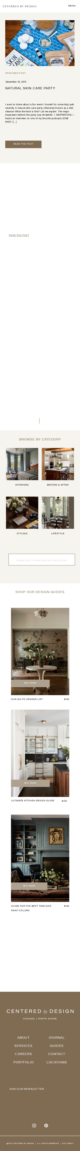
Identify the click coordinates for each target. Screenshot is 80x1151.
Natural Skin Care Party (30, 88)
